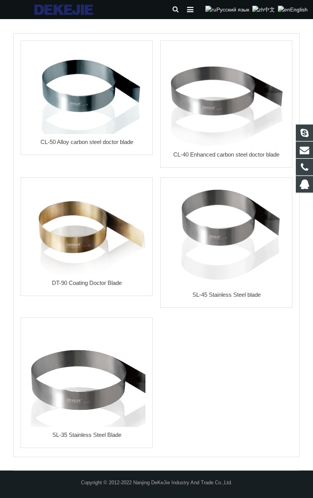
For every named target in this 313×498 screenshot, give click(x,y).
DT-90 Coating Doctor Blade (87, 283)
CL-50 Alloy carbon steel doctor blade (86, 142)
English (299, 9)
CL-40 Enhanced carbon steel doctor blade (226, 154)
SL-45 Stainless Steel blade (226, 294)
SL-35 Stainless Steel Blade (86, 435)
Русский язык (232, 9)
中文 (269, 9)
